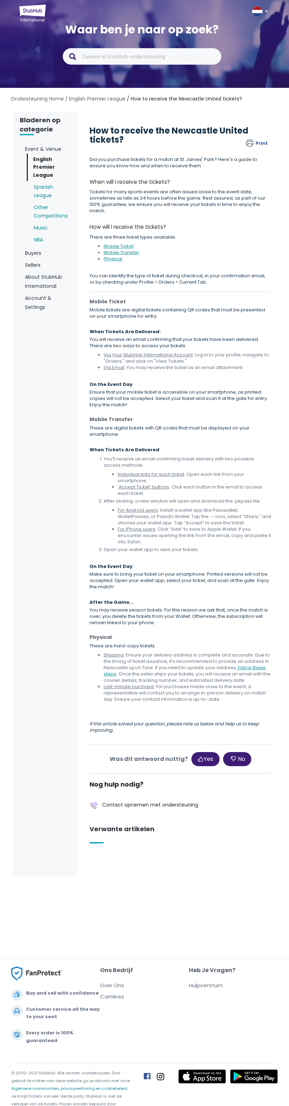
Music (41, 227)
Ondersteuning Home (37, 98)
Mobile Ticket (119, 246)
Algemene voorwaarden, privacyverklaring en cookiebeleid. (69, 1088)
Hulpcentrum (206, 985)
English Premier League (44, 167)
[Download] (131, 562)
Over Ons (112, 985)
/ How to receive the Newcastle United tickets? (184, 98)
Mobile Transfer (121, 252)
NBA (38, 239)
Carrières (112, 996)
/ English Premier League (95, 98)
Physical (113, 259)
